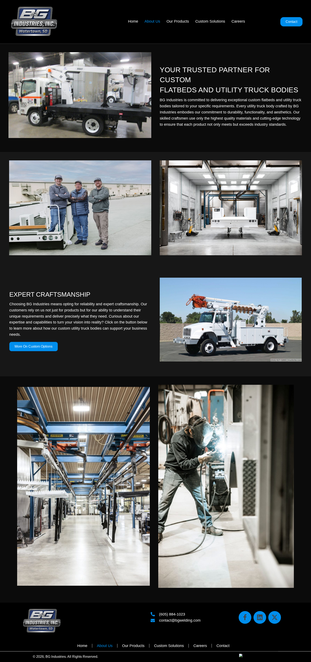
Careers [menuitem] (200, 646)
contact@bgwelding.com (180, 620)
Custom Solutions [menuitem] (169, 646)
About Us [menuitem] (105, 646)
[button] (245, 617)
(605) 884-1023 (172, 614)
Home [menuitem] (82, 646)
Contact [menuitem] (223, 646)
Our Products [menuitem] (133, 646)
